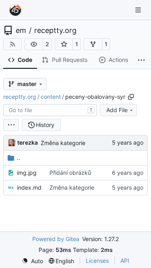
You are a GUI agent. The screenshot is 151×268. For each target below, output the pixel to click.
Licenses (97, 260)
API (124, 260)
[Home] (15, 10)
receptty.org (55, 31)
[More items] (141, 60)
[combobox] (50, 110)
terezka (27, 142)
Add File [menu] (117, 109)
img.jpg (27, 172)
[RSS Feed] (12, 44)
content (51, 96)
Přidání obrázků (70, 172)
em (21, 31)
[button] (34, 44)
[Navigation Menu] (139, 9)
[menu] (11, 125)
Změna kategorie (63, 142)
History (45, 124)
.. (18, 157)
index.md (29, 187)
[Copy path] (131, 97)
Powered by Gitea (55, 238)
